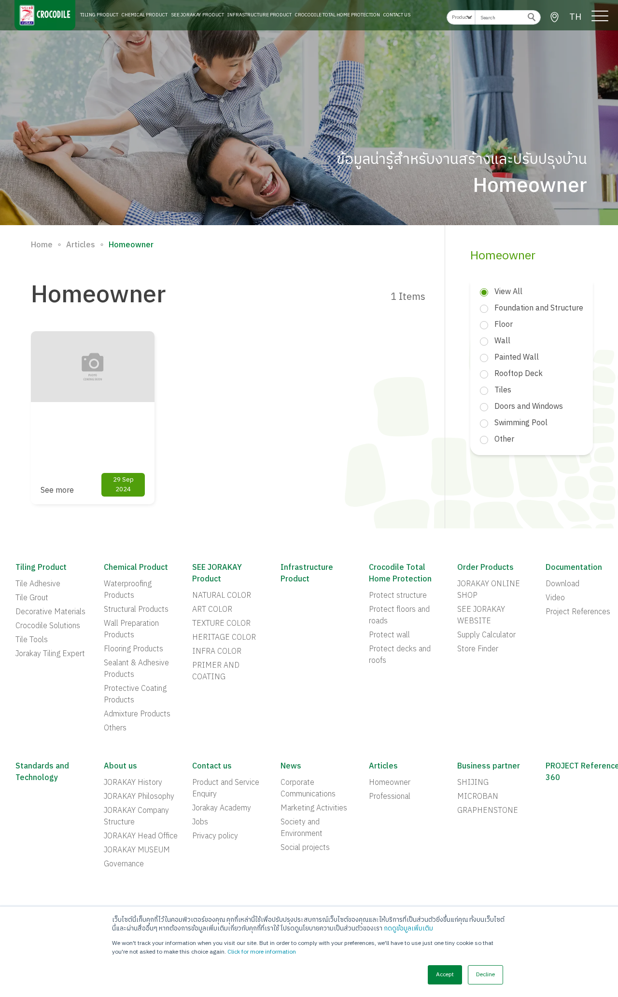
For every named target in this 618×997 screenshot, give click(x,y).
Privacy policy (215, 836)
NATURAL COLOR (221, 596)
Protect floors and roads (399, 615)
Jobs (200, 822)
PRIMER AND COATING (215, 671)
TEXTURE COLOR (221, 624)
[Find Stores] (554, 17)
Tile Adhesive (37, 584)
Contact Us (396, 15)
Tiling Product (99, 15)
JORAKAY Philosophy (139, 797)
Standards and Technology (42, 772)
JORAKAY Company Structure (136, 816)
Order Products (485, 568)
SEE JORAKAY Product (197, 15)
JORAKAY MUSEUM (137, 850)
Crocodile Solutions (47, 626)
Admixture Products (137, 714)
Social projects (305, 848)
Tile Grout (31, 598)
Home (42, 245)
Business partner (488, 766)
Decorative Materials (50, 612)
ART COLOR (212, 610)
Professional (389, 797)
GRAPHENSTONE (487, 811)
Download (562, 584)
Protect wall (389, 635)
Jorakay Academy (221, 808)
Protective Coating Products (135, 694)
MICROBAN (477, 797)
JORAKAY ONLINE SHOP (488, 590)
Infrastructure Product (259, 15)
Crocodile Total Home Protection (337, 15)
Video (555, 598)
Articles (80, 245)
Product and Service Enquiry (225, 788)
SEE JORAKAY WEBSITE (481, 615)
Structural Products (136, 610)
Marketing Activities (314, 808)
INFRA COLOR (216, 652)
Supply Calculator (486, 635)
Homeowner (389, 783)
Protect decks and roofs (400, 655)
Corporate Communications (308, 788)
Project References (578, 612)
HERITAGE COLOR (224, 638)
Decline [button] (485, 974)
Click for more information (261, 952)
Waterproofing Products (128, 590)
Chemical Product (145, 15)
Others (115, 728)
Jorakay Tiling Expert (50, 654)
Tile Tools (31, 640)
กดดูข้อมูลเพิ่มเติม (408, 928)
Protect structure (398, 596)
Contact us (212, 766)
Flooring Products (133, 649)
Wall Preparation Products (131, 629)
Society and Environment (302, 828)
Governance (124, 864)
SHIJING (473, 783)
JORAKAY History (133, 783)
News (291, 766)
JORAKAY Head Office (141, 836)
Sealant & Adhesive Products (136, 669)
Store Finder (477, 649)
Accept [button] (445, 974)
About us (120, 766)
